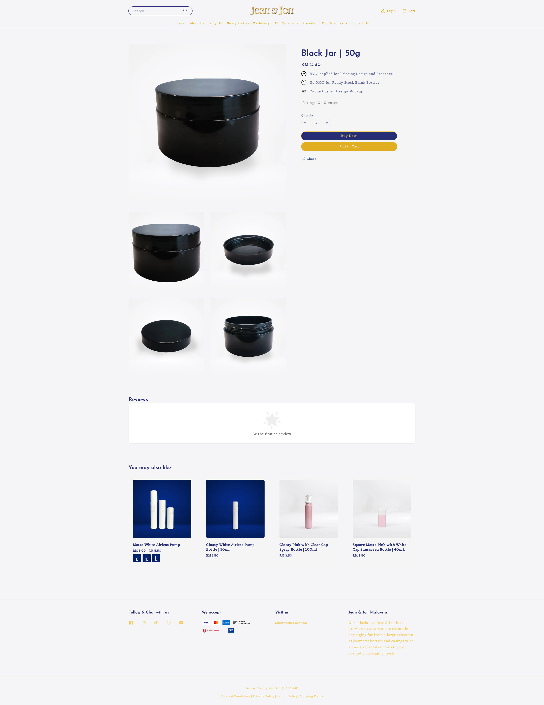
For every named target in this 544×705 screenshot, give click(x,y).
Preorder (309, 23)
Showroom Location (291, 623)
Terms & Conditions (236, 696)
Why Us (215, 23)
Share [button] (311, 158)
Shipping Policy (311, 696)
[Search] (185, 11)
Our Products (332, 23)
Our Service (284, 23)
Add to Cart (349, 146)
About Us (197, 23)
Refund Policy (287, 696)
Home (180, 23)
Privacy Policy (264, 696)
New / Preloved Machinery (248, 23)
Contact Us (360, 23)
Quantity (307, 115)
